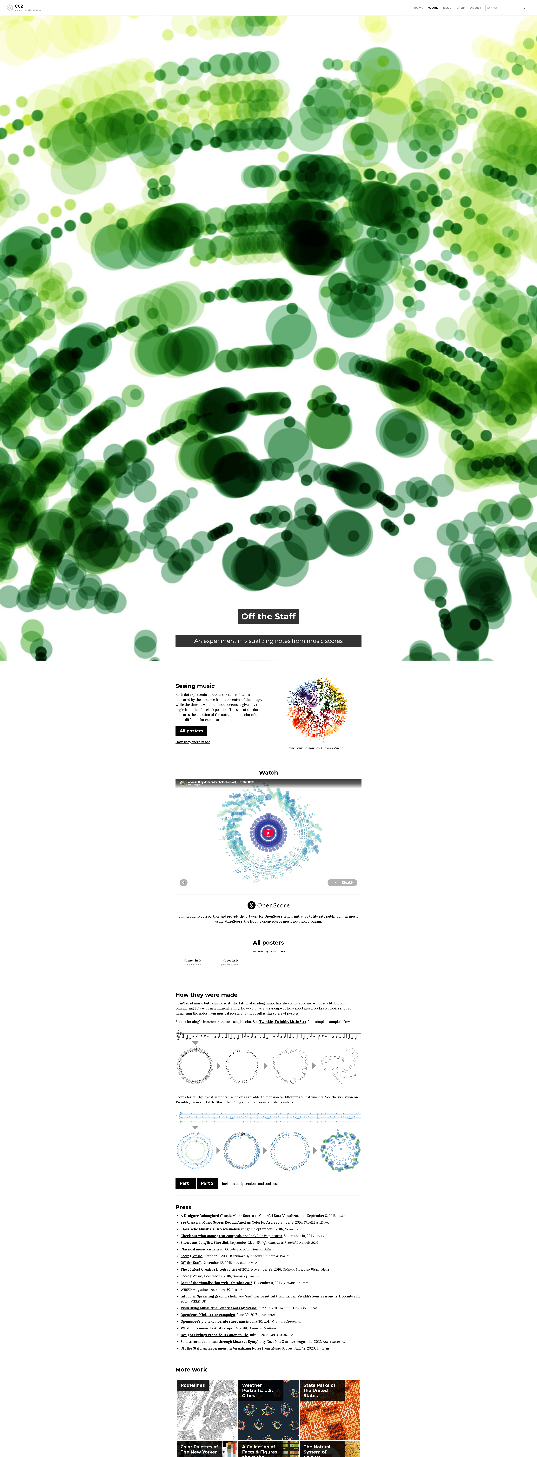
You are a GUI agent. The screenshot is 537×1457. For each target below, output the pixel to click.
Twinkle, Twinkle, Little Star (282, 1022)
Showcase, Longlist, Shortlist (204, 1242)
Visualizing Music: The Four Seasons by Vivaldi (219, 1308)
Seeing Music (191, 1256)
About (475, 8)
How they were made (193, 742)
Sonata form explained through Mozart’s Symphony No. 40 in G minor (238, 1341)
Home (418, 8)
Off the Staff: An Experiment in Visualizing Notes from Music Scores (237, 1348)
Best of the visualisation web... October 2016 (216, 1283)
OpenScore (273, 916)
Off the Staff (191, 1263)
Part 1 (186, 1183)
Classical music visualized (202, 1249)
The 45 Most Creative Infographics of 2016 (215, 1269)
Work (433, 8)
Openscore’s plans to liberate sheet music (215, 1321)
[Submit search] (523, 7)
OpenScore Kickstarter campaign (208, 1315)
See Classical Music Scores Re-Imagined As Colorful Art (226, 1222)
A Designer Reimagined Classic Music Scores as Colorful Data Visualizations (243, 1216)
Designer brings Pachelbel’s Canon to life (214, 1335)
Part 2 (207, 1183)
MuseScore (233, 921)
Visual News (320, 1269)
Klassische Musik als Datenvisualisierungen (217, 1229)
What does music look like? (203, 1328)
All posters (191, 731)
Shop (460, 8)
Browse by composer (268, 951)
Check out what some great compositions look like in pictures (231, 1236)
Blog (447, 8)
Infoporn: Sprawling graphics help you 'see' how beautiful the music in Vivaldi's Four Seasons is (259, 1296)
